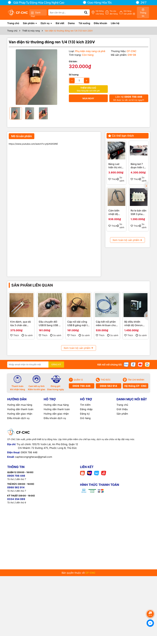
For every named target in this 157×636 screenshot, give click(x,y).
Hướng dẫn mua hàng (19, 404)
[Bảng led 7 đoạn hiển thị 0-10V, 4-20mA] (138, 150)
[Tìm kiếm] (86, 12)
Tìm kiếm (85, 404)
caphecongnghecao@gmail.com (33, 456)
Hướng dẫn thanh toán (20, 409)
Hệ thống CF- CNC (135, 385)
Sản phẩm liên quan (32, 285)
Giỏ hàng (85, 418)
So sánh (121, 179)
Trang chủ (13, 23)
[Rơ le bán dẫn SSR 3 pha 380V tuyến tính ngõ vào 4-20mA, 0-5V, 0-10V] (138, 197)
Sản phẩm (29, 23)
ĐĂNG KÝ (56, 364)
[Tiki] (96, 473)
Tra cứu (114, 12)
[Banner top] (78, 2)
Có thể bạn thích (123, 135)
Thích (114, 179)
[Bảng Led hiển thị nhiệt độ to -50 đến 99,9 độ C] (116, 150)
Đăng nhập (86, 409)
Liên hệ (115, 23)
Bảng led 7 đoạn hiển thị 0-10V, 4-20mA (138, 165)
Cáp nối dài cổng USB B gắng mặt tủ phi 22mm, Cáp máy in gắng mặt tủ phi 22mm (78, 323)
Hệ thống (100, 12)
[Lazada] (89, 473)
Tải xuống (84, 23)
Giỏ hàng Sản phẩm (129, 12)
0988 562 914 (108, 385)
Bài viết (60, 23)
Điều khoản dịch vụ (18, 418)
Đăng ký (85, 413)
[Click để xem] (36, 77)
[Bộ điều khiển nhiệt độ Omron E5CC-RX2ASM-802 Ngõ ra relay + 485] (135, 305)
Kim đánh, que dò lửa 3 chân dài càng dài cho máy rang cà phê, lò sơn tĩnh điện (21, 323)
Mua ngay (88, 98)
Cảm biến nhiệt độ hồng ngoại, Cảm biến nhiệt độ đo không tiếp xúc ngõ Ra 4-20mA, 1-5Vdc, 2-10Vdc (115, 212)
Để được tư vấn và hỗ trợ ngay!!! (128, 98)
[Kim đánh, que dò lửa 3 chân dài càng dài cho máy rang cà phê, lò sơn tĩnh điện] (21, 305)
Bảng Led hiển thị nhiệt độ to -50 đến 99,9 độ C (116, 165)
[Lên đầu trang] (150, 605)
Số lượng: (74, 74)
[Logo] (18, 12)
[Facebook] (133, 364)
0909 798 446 (81, 385)
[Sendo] (103, 473)
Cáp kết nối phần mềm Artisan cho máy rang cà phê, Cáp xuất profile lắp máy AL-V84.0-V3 (106, 323)
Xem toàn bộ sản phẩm (126, 240)
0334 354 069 (16, 499)
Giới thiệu (122, 409)
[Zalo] (126, 364)
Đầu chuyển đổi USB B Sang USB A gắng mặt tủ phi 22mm (49, 323)
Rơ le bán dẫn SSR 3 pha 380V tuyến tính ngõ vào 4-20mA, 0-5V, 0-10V (138, 212)
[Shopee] (82, 473)
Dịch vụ (45, 23)
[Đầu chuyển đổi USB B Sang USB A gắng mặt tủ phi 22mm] (50, 305)
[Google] (147, 364)
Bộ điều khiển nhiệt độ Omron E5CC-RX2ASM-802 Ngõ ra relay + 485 (135, 323)
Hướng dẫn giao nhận (19, 413)
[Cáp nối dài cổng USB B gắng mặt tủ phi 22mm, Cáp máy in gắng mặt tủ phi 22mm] (78, 305)
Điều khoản (100, 23)
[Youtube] (140, 364)
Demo (71, 23)
